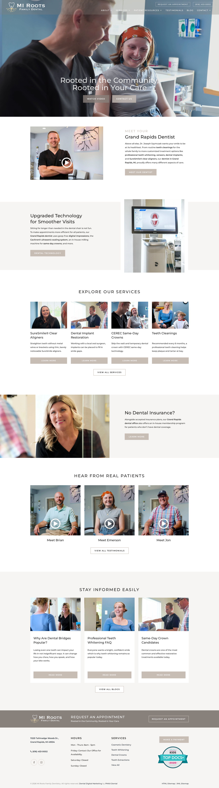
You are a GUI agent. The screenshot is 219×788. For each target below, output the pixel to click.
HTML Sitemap (168, 783)
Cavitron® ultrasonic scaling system (49, 240)
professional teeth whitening (140, 155)
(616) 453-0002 (203, 4)
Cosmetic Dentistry (121, 745)
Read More (55, 675)
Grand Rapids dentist (41, 236)
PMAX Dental (111, 783)
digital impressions (79, 236)
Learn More (48, 360)
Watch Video (96, 99)
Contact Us (124, 99)
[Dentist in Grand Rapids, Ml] (25, 7)
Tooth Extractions (120, 760)
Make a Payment (174, 739)
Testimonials (174, 10)
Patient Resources (146, 10)
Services (121, 10)
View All (115, 765)
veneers (160, 155)
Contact (202, 10)
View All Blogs (109, 689)
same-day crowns (52, 243)
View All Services (109, 372)
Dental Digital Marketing (90, 783)
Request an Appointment (173, 4)
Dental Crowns (119, 755)
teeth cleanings (164, 147)
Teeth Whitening (120, 750)
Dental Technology (47, 253)
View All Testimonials (110, 550)
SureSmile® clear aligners (143, 159)
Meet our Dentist (140, 172)
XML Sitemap (183, 783)
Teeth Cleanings (164, 333)
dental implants (174, 155)
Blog (190, 10)
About (105, 10)
